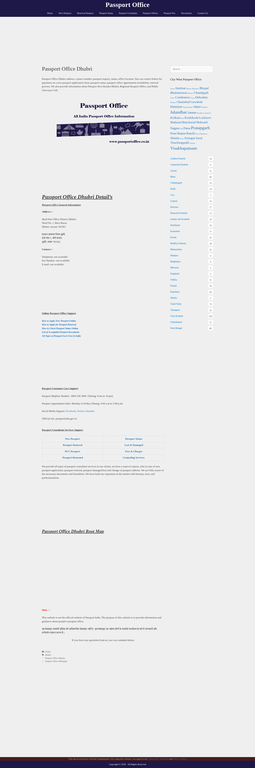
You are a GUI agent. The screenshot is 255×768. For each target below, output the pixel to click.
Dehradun (201, 97)
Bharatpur (195, 89)
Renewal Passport (85, 13)
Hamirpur (176, 106)
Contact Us (203, 13)
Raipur (181, 133)
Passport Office (127, 4)
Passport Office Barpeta (55, 658)
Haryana (174, 207)
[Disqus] (103, 713)
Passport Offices (150, 13)
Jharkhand (175, 225)
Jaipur (197, 106)
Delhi (172, 189)
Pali (181, 129)
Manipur (174, 255)
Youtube (89, 411)
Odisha (173, 279)
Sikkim (173, 298)
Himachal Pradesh (178, 213)
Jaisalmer (205, 107)
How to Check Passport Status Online (60, 328)
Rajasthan (174, 292)
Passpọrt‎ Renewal (72, 445)
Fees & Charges (133, 451)
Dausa (193, 98)
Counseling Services (134, 457)
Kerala (173, 237)
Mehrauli (202, 122)
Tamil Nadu (175, 304)
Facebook (71, 411)
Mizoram (174, 267)
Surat (199, 138)
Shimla (174, 138)
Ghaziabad (183, 102)
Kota (182, 118)
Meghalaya (175, 261)
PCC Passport (72, 451)
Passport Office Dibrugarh (56, 661)
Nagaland (174, 273)
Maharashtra (176, 249)
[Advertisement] (127, 39)
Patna (186, 128)
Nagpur (175, 128)
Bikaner (190, 93)
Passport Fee (169, 13)
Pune (173, 133)
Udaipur (192, 143)
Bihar (172, 176)
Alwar (172, 89)
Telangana (175, 310)
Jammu (192, 112)
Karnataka (175, 231)
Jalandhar (178, 112)
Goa (172, 195)
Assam (48, 651)
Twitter (80, 411)
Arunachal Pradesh (179, 164)
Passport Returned (72, 457)
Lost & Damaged (134, 445)
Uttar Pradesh (176, 316)
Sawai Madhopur (201, 134)
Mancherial (189, 122)
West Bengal (176, 328)
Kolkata (175, 117)
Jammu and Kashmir (179, 219)
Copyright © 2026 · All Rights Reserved (127, 764)
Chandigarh (201, 93)
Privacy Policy (180, 759)
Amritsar (180, 88)
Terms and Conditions (158, 759)
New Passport (65, 13)
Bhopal (204, 88)
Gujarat (173, 201)
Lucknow (205, 117)
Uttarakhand (176, 322)
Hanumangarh (188, 107)
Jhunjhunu (200, 113)
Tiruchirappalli (179, 142)
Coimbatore (182, 97)
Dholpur (173, 102)
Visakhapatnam (183, 148)
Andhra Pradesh (177, 158)
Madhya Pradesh (178, 243)
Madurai (175, 122)
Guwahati (197, 102)
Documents (186, 13)
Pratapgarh (200, 127)
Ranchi (190, 133)
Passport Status (106, 13)
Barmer (189, 89)
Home (50, 13)
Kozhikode (191, 117)
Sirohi (182, 138)
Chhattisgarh (176, 183)
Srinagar (189, 138)
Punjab (173, 285)
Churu (172, 98)
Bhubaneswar (178, 93)
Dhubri (48, 655)
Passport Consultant (128, 13)
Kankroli (208, 113)
